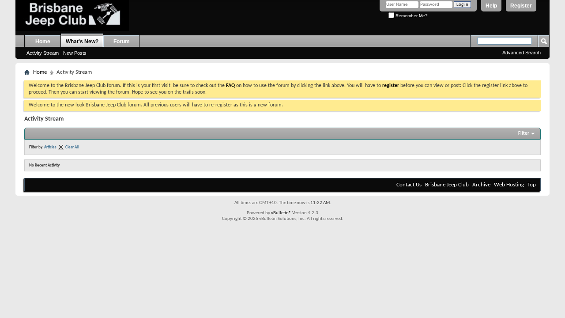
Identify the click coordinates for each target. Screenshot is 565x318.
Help (491, 6)
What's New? (82, 41)
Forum (121, 41)
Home (42, 41)
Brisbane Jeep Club (447, 185)
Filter (523, 133)
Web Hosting (509, 185)
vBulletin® (281, 213)
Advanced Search (521, 52)
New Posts (75, 53)
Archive (481, 185)
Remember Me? (411, 15)
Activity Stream (42, 53)
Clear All (72, 147)
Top (531, 185)
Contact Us (409, 185)
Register (521, 6)
